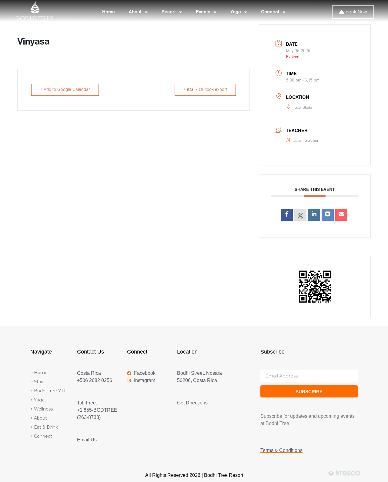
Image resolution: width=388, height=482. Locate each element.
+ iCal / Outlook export (205, 90)
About (135, 12)
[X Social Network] (300, 215)
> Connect (41, 436)
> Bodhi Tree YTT (48, 391)
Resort (169, 12)
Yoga (235, 12)
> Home (39, 372)
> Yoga (37, 400)
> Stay (36, 381)
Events (203, 12)
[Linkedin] (314, 215)
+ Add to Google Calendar (65, 90)
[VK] (328, 215)
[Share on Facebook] (287, 215)
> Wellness (41, 409)
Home (108, 12)
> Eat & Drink (44, 427)
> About (38, 418)
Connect (270, 12)
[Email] (341, 215)
